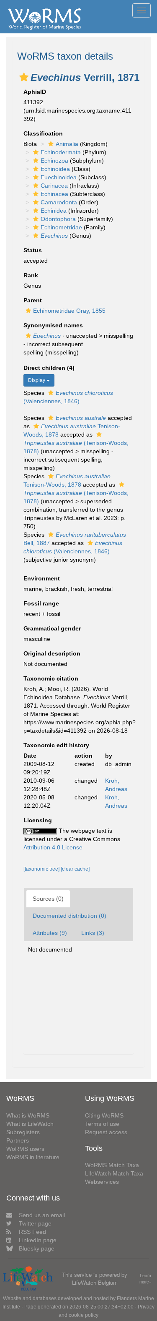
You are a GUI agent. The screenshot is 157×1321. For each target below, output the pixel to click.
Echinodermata (61, 152)
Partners (17, 1140)
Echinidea (54, 210)
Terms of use (102, 1123)
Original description (51, 653)
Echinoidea (55, 169)
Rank (30, 275)
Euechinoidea (59, 177)
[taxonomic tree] (42, 869)
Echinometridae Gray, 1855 (69, 310)
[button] (24, 77)
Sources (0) (48, 898)
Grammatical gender (52, 628)
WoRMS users (25, 1148)
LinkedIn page (38, 1240)
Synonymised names (53, 325)
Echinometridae (61, 227)
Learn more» (145, 1279)
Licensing (37, 820)
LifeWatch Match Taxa (114, 1173)
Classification (43, 133)
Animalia (67, 144)
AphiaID (34, 91)
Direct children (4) (49, 367)
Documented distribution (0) (69, 915)
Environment (41, 578)
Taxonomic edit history (56, 745)
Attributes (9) (50, 932)
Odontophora (58, 219)
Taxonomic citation (50, 678)
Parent (32, 300)
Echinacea (54, 194)
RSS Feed (32, 1231)
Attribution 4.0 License (52, 847)
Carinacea (54, 185)
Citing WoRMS (104, 1115)
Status (32, 250)
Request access (106, 1132)
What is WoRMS (27, 1115)
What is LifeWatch (30, 1123)
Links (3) (92, 932)
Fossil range (41, 603)
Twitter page (35, 1223)
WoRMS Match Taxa (112, 1165)
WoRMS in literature (32, 1157)
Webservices (102, 1181)
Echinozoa (54, 160)
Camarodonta (59, 202)
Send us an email (42, 1215)
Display (37, 380)
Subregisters (23, 1132)
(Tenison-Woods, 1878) (76, 447)
